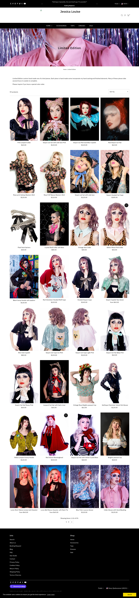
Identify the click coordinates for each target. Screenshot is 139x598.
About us (13, 543)
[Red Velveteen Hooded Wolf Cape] (54, 276)
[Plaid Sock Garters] (24, 224)
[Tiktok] (20, 4)
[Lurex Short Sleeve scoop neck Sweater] (24, 486)
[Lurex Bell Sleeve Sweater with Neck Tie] (54, 486)
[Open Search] (122, 15)
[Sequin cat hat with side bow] (84, 171)
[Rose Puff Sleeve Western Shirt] (54, 171)
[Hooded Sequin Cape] (84, 276)
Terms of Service (15, 575)
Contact (12, 559)
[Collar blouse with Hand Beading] (115, 486)
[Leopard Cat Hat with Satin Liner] (54, 381)
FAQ (11, 552)
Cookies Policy (15, 565)
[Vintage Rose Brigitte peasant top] (84, 381)
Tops (73, 26)
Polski (116, 4)
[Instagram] (15, 4)
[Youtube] (24, 4)
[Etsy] (11, 4)
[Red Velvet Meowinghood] (54, 434)
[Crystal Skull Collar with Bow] (54, 224)
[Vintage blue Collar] (84, 224)
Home (48, 26)
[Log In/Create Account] (125, 15)
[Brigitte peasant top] (115, 434)
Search (12, 539)
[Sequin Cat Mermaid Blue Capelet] (84, 119)
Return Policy (14, 568)
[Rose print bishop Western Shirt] (24, 171)
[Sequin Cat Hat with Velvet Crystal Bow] (84, 434)
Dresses (82, 26)
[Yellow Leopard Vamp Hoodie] (24, 434)
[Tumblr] (22, 4)
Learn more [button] (51, 594)
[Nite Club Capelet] (24, 329)
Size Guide (13, 556)
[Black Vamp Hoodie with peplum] (24, 276)
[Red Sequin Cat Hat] (115, 119)
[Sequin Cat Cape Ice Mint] (54, 329)
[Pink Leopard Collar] (24, 119)
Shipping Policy (15, 572)
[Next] (97, 4)
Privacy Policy (14, 562)
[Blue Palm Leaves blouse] (84, 486)
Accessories (61, 26)
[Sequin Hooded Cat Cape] (115, 171)
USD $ (125, 4)
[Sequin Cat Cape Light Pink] (84, 329)
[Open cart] (128, 15)
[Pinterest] (18, 4)
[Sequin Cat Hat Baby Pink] (115, 329)
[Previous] (42, 4)
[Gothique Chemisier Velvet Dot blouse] (115, 381)
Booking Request (15, 546)
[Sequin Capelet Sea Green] (115, 276)
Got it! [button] (130, 594)
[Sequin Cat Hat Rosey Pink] (24, 381)
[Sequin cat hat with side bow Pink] (54, 119)
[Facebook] (13, 4)
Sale (91, 26)
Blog (11, 549)
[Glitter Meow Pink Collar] (115, 224)
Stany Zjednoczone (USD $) (117, 588)
